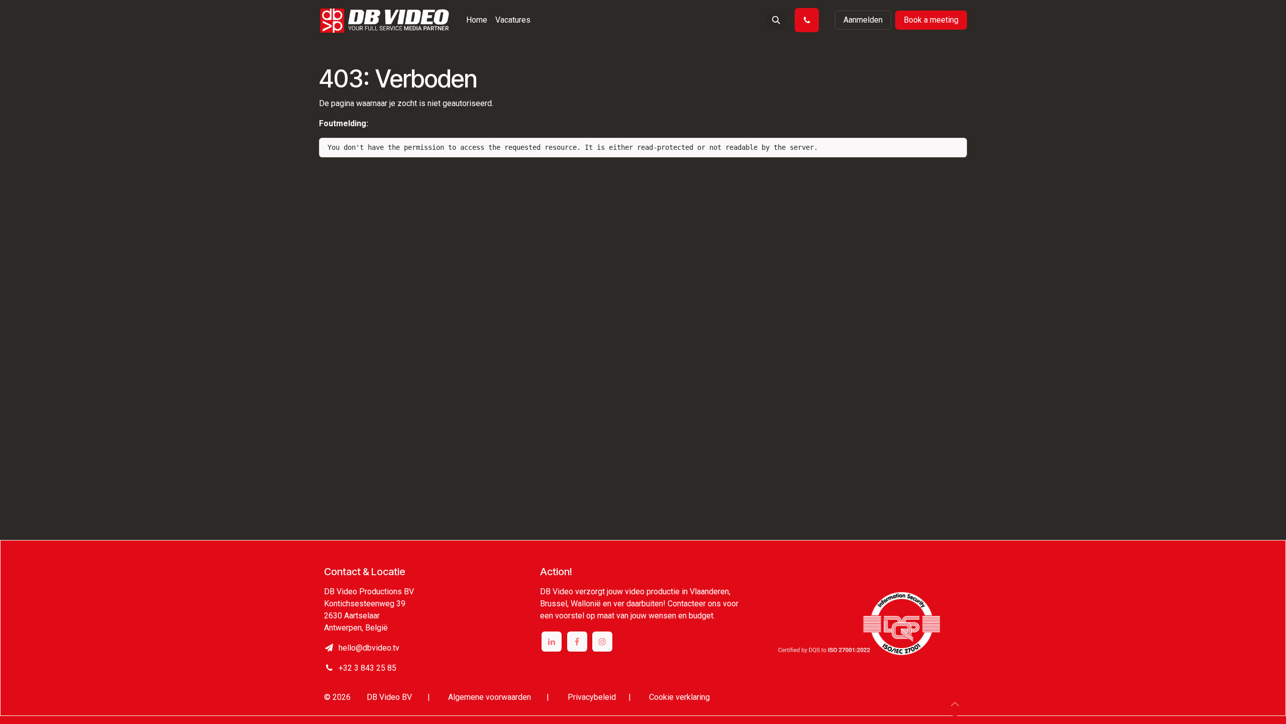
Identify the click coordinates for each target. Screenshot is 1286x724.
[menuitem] (476, 20)
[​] (809, 20)
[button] (776, 20)
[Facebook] (577, 641)
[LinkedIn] (552, 641)
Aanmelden (863, 20)
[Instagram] (602, 641)
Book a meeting (931, 20)
